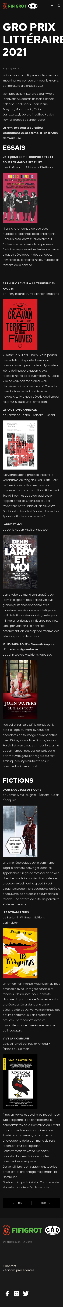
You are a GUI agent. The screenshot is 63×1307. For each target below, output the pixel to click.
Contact (10, 1266)
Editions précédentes (19, 1270)
